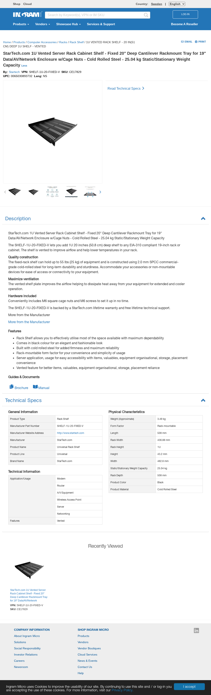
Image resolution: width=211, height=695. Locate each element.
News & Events (87, 660)
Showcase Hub (67, 24)
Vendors (41, 24)
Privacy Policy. (123, 690)
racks (63, 42)
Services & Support (101, 24)
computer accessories (42, 42)
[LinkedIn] (196, 631)
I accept (189, 686)
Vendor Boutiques (89, 648)
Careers (19, 660)
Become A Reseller (184, 24)
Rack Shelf (77, 42)
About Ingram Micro (27, 636)
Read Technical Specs (124, 88)
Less (24, 65)
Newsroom (21, 667)
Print (202, 41)
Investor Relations (26, 654)
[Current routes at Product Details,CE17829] (29, 570)
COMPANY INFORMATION (32, 629)
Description (18, 218)
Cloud (27, 4)
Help (81, 673)
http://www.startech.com (70, 432)
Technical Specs (23, 400)
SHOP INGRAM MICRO (93, 629)
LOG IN (185, 14)
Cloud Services (87, 654)
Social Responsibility (27, 648)
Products (20, 24)
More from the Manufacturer (29, 322)
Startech (14, 72)
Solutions (20, 642)
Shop (16, 4)
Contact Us (85, 667)
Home (7, 42)
